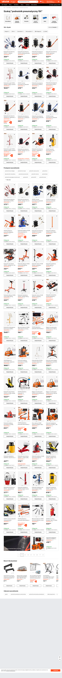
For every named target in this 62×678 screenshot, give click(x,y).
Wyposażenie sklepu (15, 7)
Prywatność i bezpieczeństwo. (10, 670)
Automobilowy (8, 7)
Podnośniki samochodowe (24, 7)
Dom (4, 7)
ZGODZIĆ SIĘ (55, 670)
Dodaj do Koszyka (9, 63)
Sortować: (50, 27)
